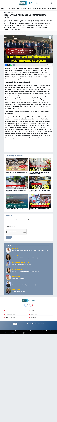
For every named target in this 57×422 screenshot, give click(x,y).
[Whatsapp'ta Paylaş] (11, 65)
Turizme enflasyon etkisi (18, 291)
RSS (16, 323)
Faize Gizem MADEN (17, 269)
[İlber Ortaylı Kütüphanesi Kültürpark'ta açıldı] (28, 49)
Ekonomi (23, 8)
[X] (27, 305)
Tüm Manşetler (34, 314)
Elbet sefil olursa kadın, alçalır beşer (21, 264)
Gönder (9, 237)
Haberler (6, 12)
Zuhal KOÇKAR (16, 276)
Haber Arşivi (33, 317)
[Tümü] (50, 245)
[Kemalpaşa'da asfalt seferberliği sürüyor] (17, 164)
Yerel (2, 8)
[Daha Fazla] (14, 65)
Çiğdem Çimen (16, 256)
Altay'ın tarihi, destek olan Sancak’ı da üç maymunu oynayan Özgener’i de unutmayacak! (31, 251)
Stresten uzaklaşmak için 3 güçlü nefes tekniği (24, 285)
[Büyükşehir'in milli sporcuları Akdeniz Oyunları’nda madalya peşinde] (40, 200)
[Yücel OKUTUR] (8, 290)
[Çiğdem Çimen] (8, 257)
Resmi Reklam (52, 8)
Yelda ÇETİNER (16, 283)
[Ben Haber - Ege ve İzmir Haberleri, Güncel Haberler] (28, 3)
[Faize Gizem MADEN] (8, 270)
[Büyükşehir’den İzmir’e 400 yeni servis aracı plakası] (40, 182)
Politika (13, 8)
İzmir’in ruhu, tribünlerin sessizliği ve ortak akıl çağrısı (26, 258)
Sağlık (29, 8)
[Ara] (52, 3)
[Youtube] (32, 305)
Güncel (8, 8)
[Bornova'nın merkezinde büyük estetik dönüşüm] (17, 182)
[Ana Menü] (5, 3)
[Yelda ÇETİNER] (8, 284)
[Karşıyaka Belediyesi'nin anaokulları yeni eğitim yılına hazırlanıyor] (40, 164)
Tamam (26, 332)
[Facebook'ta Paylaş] (6, 65)
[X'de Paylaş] (8, 65)
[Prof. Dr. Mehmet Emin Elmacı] (8, 263)
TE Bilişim (32, 328)
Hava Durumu (9, 310)
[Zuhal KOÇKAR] (8, 277)
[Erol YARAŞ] (8, 250)
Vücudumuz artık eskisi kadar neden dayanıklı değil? (25, 271)
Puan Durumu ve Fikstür (11, 314)
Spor (18, 8)
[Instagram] (30, 305)
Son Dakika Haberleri (10, 317)
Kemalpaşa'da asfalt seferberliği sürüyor (16, 172)
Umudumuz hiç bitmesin (18, 278)
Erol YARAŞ (15, 248)
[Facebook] (25, 305)
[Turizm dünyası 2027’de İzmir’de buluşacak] (17, 200)
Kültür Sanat (42, 8)
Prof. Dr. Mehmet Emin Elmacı (20, 262)
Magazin (35, 8)
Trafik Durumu (34, 310)
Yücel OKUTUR (16, 289)
